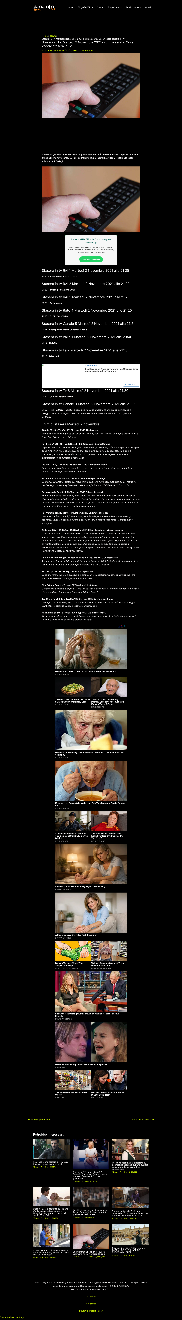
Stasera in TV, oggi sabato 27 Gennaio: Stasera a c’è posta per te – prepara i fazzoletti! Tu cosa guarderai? (91, 1175)
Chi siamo (91, 1303)
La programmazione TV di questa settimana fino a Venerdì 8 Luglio (89, 1253)
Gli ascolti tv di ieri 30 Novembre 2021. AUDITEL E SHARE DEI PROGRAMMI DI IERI (128, 1250)
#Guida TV (76, 1257)
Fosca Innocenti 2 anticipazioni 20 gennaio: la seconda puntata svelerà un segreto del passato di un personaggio (130, 1166)
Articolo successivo (143, 1119)
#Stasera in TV (49, 50)
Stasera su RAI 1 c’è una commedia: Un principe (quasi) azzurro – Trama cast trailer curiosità (51, 1252)
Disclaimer (91, 1296)
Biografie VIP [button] (84, 7)
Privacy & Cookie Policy (91, 1311)
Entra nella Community (91, 259)
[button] (92, 7)
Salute (100, 7)
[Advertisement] (91, 137)
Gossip (148, 7)
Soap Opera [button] (113, 7)
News (61, 50)
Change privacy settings (12, 1317)
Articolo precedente (39, 1119)
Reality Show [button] (132, 7)
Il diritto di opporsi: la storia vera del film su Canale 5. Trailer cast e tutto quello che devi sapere (90, 1212)
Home (71, 7)
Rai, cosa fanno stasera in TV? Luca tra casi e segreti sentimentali (50, 1163)
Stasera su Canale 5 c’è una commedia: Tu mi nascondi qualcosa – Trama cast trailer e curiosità (130, 1213)
